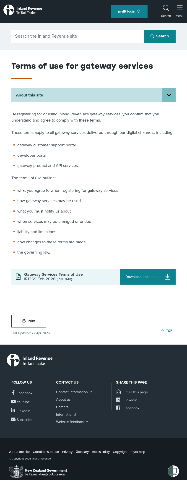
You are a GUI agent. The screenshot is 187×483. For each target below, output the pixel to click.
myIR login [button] (126, 11)
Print (31, 321)
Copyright (120, 452)
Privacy (67, 452)
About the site (19, 452)
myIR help (138, 452)
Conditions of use (46, 452)
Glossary (82, 452)
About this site (29, 95)
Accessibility (101, 452)
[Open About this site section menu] (169, 95)
